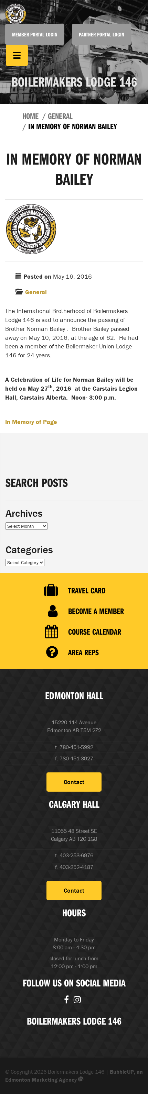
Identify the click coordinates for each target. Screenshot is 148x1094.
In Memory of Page (31, 422)
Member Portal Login (34, 34)
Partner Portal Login (101, 34)
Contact (74, 782)
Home (30, 116)
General (60, 116)
